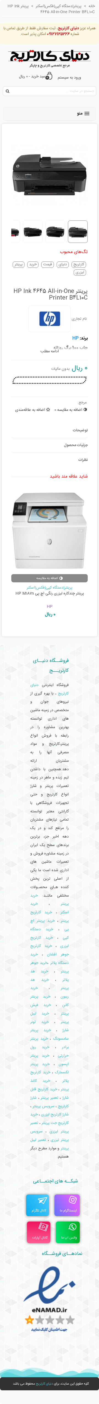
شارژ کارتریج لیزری (55, 1114)
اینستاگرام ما (68, 1210)
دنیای (63, 264)
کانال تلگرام (39, 1210)
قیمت (47, 264)
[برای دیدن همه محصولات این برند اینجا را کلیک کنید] (49, 319)
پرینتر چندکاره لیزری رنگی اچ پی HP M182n (49, 594)
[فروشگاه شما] (49, 57)
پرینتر (19, 264)
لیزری (80, 272)
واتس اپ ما (69, 1237)
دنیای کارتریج (44, 1383)
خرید (33, 264)
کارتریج (78, 264)
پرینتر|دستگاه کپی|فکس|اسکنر (49, 588)
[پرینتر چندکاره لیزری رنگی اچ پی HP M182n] (49, 530)
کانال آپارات (40, 1237)
